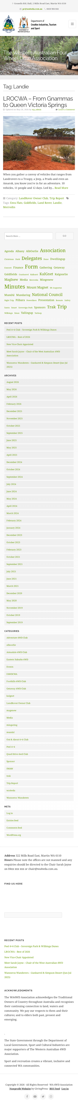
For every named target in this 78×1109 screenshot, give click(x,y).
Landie (57, 202)
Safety (67, 300)
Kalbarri (34, 274)
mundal (11, 732)
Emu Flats (16, 202)
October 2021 (13, 557)
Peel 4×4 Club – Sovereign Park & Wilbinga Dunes (31, 329)
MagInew (11, 279)
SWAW (10, 768)
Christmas (9, 259)
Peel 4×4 (11, 746)
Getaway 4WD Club (16, 688)
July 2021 (11, 571)
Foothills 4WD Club (16, 681)
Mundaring (23, 295)
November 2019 (15, 607)
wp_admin (36, 109)
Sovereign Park (25, 307)
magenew (11, 710)
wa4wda (11, 790)
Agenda (9, 251)
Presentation (46, 300)
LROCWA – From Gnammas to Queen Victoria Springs (38, 101)
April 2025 (12, 454)
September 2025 (15, 433)
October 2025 (13, 425)
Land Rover (45, 202)
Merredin (9, 207)
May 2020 (12, 600)
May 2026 (12, 389)
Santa (7, 307)
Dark (17, 259)
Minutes (14, 286)
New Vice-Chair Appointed (20, 344)
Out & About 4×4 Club (17, 739)
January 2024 (13, 527)
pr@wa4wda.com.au (32, 8)
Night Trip (9, 300)
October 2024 (13, 469)
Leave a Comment (66, 109)
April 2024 (12, 506)
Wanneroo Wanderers (18, 797)
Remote (59, 300)
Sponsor (11, 761)
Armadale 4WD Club (17, 652)
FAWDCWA (12, 674)
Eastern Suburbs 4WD (17, 659)
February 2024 (14, 520)
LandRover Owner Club (33, 198)
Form (31, 266)
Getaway (59, 267)
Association (53, 250)
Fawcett (8, 267)
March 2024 (13, 513)
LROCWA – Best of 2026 (18, 337)
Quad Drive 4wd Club (17, 754)
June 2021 (12, 578)
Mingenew (46, 279)
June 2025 (12, 440)
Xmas (16, 313)
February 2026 (14, 404)
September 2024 (15, 476)
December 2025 (14, 411)
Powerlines (31, 300)
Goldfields (30, 202)
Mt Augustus (56, 287)
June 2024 (12, 491)
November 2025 (15, 418)
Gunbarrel (24, 274)
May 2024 (12, 498)
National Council (47, 294)
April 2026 (12, 396)
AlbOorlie (32, 251)
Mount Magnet (37, 287)
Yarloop (38, 313)
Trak (51, 306)
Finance (18, 267)
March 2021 (13, 586)
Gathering (46, 267)
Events (10, 666)
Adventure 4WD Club (17, 637)
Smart (14, 307)
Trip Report (57, 198)
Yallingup (27, 312)
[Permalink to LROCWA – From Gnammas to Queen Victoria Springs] (39, 143)
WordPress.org (14, 835)
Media (24, 279)
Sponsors (40, 307)
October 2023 (13, 542)
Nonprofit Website (20, 1088)
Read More (61, 188)
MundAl (9, 295)
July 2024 (11, 484)
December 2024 (14, 462)
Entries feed (12, 820)
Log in (10, 813)
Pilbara (20, 300)
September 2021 (15, 564)
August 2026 (13, 382)
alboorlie (11, 645)
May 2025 (12, 447)
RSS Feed (55, 1088)
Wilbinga (8, 313)
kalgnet (10, 695)
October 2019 (13, 615)
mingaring (12, 725)
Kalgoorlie (61, 274)
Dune (46, 259)
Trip (62, 306)
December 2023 (14, 535)
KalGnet (46, 273)
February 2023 (14, 549)
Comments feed (14, 827)
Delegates (32, 258)
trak (9, 775)
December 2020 (14, 593)
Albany (19, 251)
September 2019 (15, 622)
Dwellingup (57, 259)
